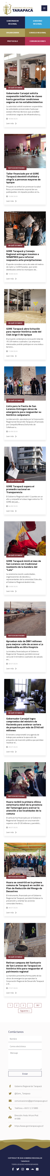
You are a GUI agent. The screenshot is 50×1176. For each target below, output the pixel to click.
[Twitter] (17, 1169)
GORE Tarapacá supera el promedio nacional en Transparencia (20, 489)
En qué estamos (15, 87)
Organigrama (12, 32)
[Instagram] (22, 1169)
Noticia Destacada (16, 168)
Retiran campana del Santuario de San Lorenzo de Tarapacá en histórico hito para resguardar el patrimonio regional (24, 967)
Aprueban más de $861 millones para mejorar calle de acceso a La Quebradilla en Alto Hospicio (24, 644)
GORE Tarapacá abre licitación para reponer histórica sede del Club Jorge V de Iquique (23, 331)
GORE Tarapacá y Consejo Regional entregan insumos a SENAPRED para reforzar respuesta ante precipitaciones (24, 255)
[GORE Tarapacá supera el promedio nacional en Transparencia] (25, 464)
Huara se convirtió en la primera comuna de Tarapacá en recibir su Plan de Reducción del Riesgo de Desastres (24, 886)
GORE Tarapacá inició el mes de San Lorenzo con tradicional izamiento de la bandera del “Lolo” (23, 565)
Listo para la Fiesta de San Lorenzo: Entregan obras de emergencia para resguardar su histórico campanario (23, 410)
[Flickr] (37, 1169)
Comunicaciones (38, 41)
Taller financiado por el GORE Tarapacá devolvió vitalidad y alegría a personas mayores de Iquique (23, 178)
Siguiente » (25, 1010)
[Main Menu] (44, 8)
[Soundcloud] (32, 1169)
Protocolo (12, 41)
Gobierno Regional (37, 22)
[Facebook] (13, 1169)
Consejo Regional (37, 32)
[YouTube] (27, 1169)
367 (37, 1005)
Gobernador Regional (13, 22)
